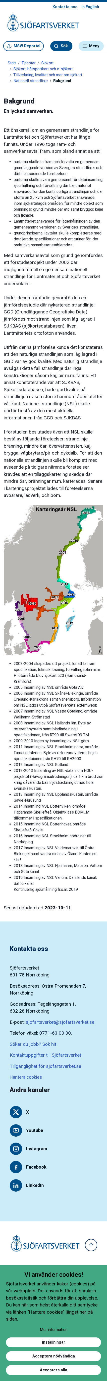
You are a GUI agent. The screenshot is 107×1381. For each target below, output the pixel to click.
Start (12, 63)
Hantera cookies (26, 1077)
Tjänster (29, 63)
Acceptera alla (53, 1370)
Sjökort (47, 63)
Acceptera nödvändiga (53, 1356)
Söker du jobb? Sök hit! (33, 1044)
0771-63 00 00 (55, 1033)
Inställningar (53, 1342)
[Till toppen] (91, 1245)
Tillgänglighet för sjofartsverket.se (45, 1066)
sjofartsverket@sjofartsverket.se (60, 1022)
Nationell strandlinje (30, 80)
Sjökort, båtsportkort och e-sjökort (43, 69)
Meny (94, 46)
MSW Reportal (27, 46)
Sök (64, 46)
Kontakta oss (65, 6)
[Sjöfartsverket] (40, 25)
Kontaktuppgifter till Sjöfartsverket (45, 1055)
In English (90, 6)
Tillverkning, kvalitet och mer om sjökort (47, 75)
